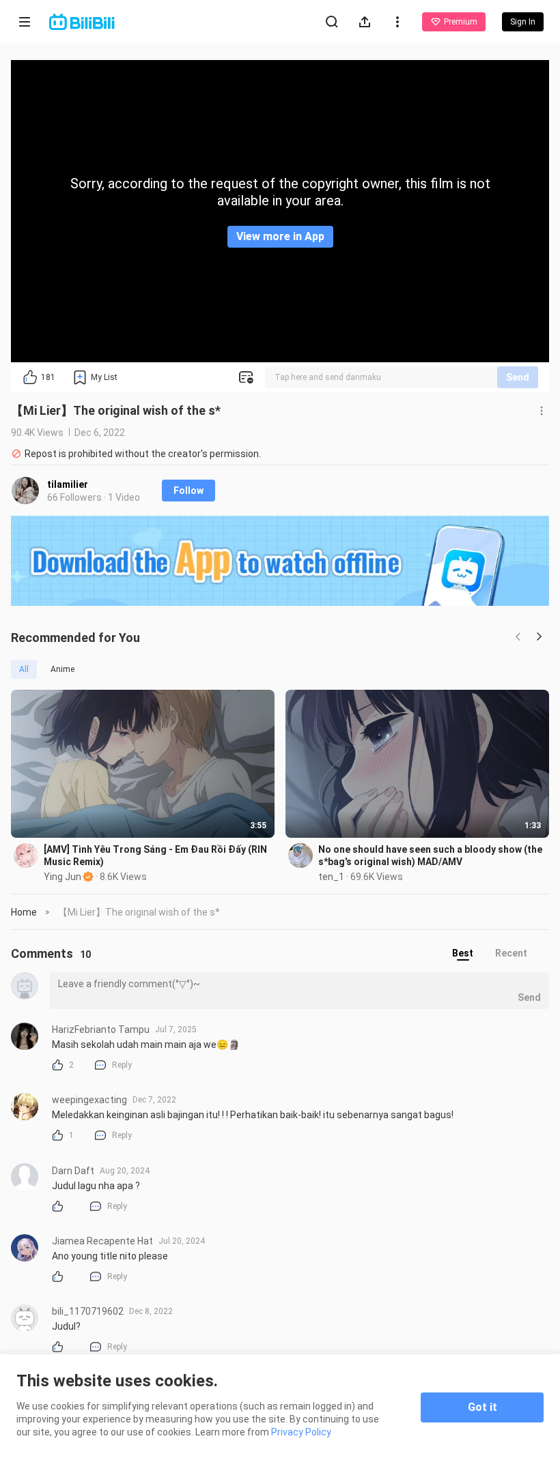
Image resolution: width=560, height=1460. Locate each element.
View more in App (280, 236)
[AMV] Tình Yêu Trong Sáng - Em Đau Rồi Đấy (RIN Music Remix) (155, 855)
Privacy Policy (301, 1432)
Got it (482, 1407)
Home (24, 912)
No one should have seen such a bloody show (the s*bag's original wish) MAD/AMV (430, 855)
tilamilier (67, 484)
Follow (188, 490)
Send (517, 377)
